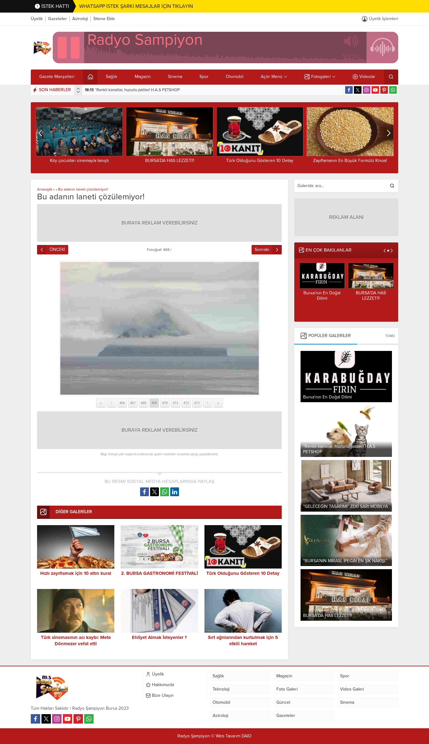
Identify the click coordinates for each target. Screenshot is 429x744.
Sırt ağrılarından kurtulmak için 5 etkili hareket (243, 641)
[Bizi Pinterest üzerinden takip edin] (384, 90)
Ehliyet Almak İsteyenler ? (159, 637)
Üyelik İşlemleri (383, 18)
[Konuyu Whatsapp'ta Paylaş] (164, 491)
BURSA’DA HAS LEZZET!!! (79, 160)
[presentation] (78, 88)
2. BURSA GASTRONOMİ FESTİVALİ (159, 573)
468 (143, 403)
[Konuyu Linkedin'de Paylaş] (174, 491)
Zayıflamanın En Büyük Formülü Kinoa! (259, 160)
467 (133, 403)
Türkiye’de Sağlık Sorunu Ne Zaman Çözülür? (350, 163)
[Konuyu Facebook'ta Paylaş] (144, 491)
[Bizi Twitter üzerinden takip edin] (357, 90)
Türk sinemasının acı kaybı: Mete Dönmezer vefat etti (76, 641)
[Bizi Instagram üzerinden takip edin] (366, 90)
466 (122, 403)
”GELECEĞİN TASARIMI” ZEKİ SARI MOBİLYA (130, 89)
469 (154, 403)
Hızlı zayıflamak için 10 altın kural (75, 573)
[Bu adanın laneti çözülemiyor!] (159, 328)
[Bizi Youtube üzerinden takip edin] (375, 90)
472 (186, 403)
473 (197, 403)
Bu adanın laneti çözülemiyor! (83, 189)
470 (165, 403)
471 (175, 403)
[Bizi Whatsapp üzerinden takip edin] (393, 90)
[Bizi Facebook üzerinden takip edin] (349, 90)
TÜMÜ (390, 336)
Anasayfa (44, 189)
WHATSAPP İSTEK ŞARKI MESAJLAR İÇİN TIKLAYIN (136, 6)
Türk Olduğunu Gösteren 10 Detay (169, 160)
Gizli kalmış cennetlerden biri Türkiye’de (370, 298)
